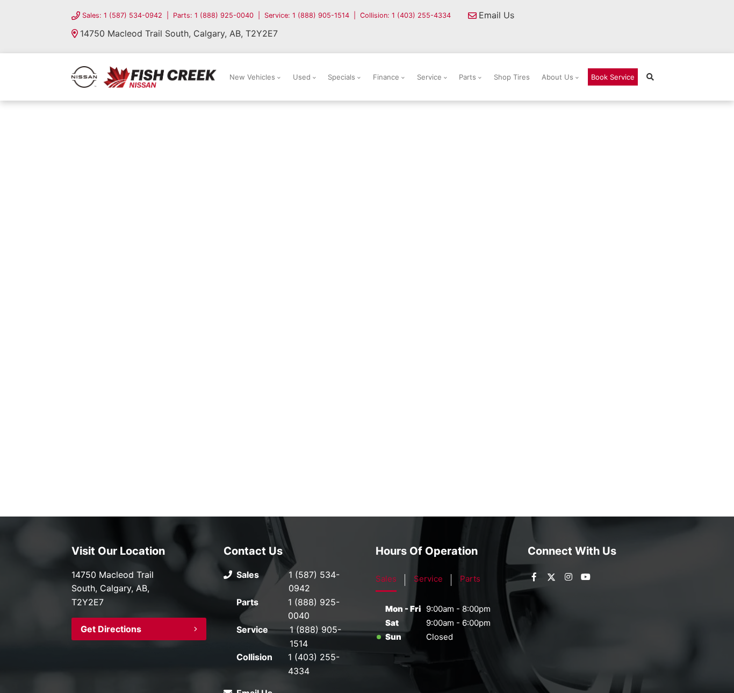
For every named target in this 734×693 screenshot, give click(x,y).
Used (302, 77)
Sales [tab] (386, 579)
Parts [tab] (470, 579)
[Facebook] (534, 576)
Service (429, 77)
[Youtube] (585, 576)
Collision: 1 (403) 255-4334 (405, 15)
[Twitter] (551, 576)
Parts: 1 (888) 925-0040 (213, 15)
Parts (467, 77)
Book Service (613, 77)
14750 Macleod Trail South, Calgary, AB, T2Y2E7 (179, 33)
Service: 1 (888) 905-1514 (306, 15)
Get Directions (111, 629)
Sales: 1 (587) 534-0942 (122, 15)
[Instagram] (568, 576)
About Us (557, 77)
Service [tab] (428, 579)
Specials (341, 77)
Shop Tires (512, 77)
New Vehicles (252, 77)
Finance (386, 77)
